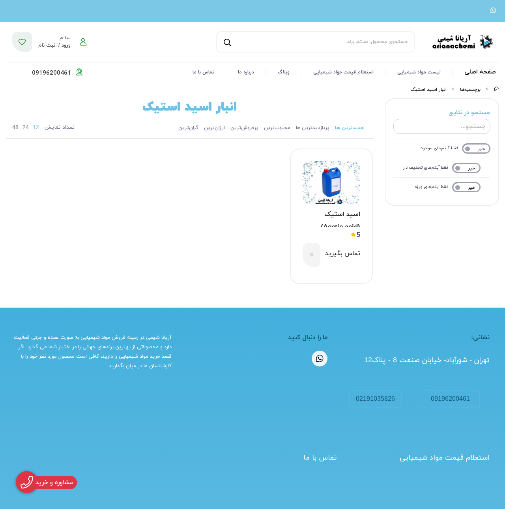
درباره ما (246, 72)
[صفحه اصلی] (496, 89)
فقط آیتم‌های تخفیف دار (426, 167)
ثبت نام (46, 45)
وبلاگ (284, 72)
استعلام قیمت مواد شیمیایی (343, 72)
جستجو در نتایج (469, 113)
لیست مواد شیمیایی (419, 72)
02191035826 (375, 399)
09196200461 (450, 399)
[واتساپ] (493, 11)
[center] (226, 42)
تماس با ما (203, 72)
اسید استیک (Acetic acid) (340, 218)
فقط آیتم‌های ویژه (432, 187)
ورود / (64, 45)
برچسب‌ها (470, 89)
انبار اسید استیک (428, 89)
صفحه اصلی (480, 72)
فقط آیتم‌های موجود (439, 148)
